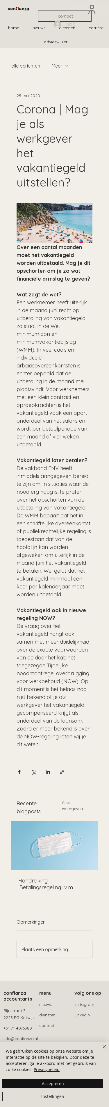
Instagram (84, 1004)
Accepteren (53, 1083)
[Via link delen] (62, 772)
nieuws (45, 1004)
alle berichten (25, 66)
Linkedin (82, 1015)
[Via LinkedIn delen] (48, 772)
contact (46, 1025)
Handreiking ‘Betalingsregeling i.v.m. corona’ (46, 884)
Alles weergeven (72, 805)
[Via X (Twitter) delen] (33, 772)
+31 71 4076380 (17, 1028)
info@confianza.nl (20, 1038)
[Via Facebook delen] (19, 772)
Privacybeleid (47, 1069)
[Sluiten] (101, 1050)
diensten (47, 1015)
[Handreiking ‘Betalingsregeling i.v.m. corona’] (54, 845)
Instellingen (52, 1096)
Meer (57, 66)
